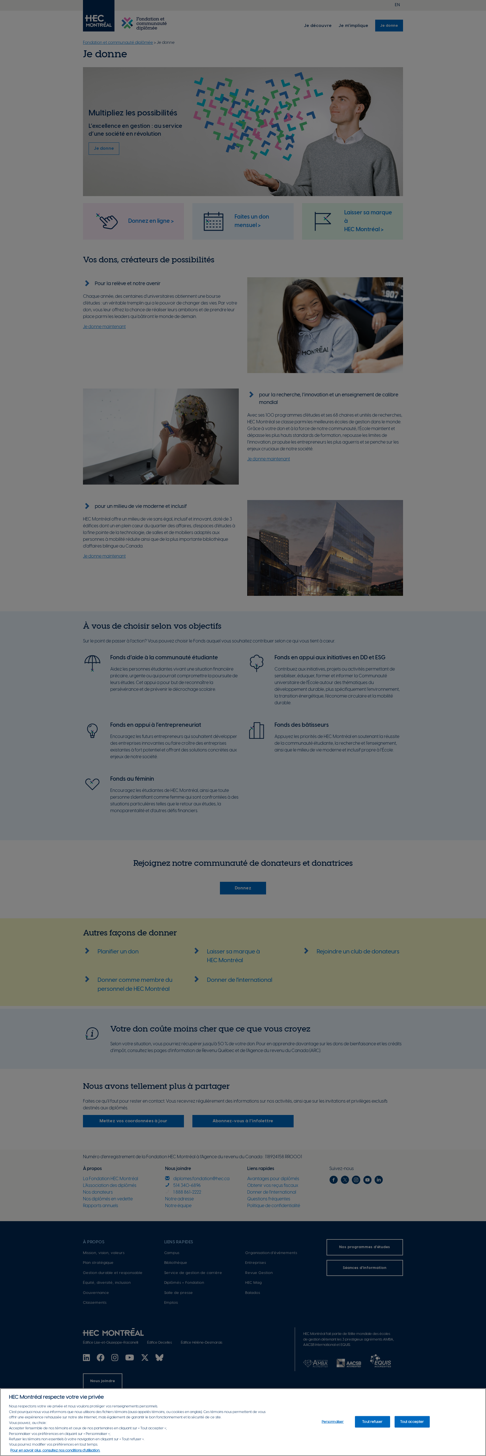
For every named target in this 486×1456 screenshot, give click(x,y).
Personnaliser (333, 1421)
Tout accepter (412, 1421)
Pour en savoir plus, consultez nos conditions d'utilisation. (55, 1450)
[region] (243, 1422)
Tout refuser (372, 1421)
